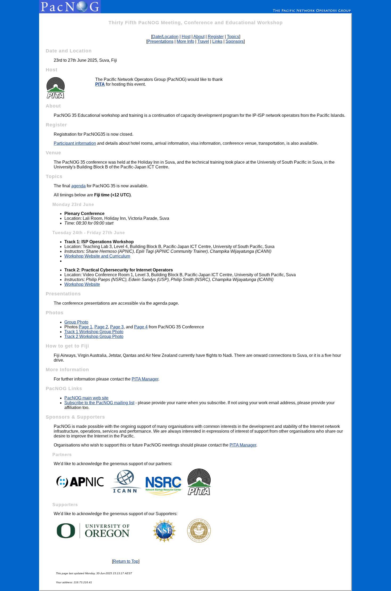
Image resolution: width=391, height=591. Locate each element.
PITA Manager (145, 379)
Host (186, 36)
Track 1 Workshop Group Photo (93, 331)
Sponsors (235, 41)
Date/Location (165, 36)
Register (216, 36)
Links (217, 41)
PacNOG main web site (86, 398)
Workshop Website (82, 284)
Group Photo (76, 322)
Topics (233, 36)
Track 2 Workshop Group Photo (93, 336)
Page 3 (117, 327)
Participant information (75, 143)
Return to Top (125, 561)
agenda (78, 186)
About (199, 36)
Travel (203, 41)
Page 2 (101, 327)
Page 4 (141, 327)
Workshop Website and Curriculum (97, 256)
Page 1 (85, 327)
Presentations (160, 41)
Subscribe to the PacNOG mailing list (99, 402)
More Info (185, 41)
